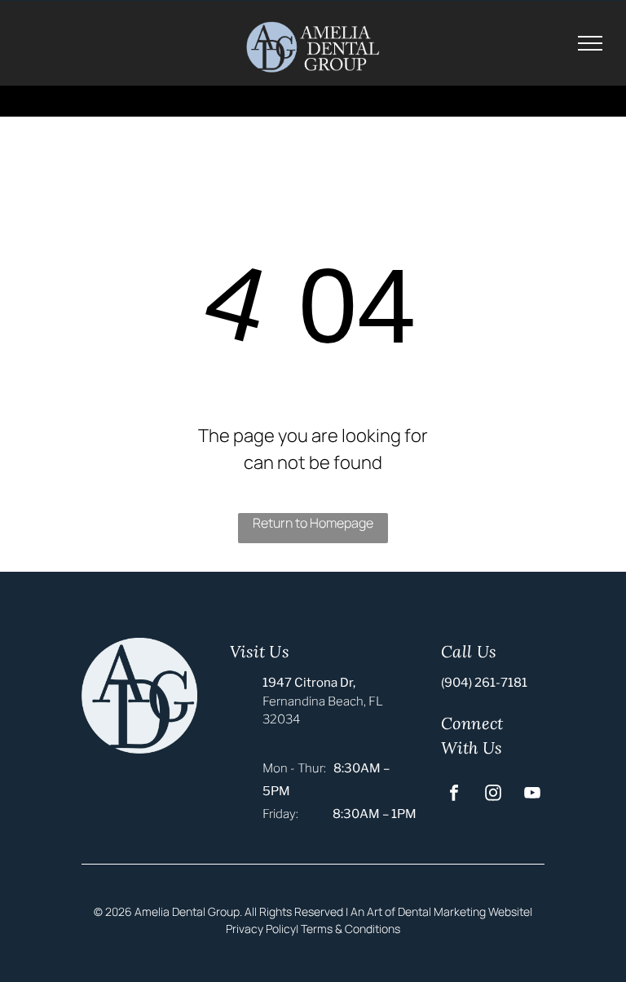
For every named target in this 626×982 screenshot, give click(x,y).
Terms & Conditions (350, 928)
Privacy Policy (261, 928)
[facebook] (454, 795)
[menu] (590, 43)
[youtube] (532, 795)
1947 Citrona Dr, (308, 682)
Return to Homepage (313, 523)
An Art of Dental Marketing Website (440, 911)
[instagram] (493, 795)
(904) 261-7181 (484, 682)
